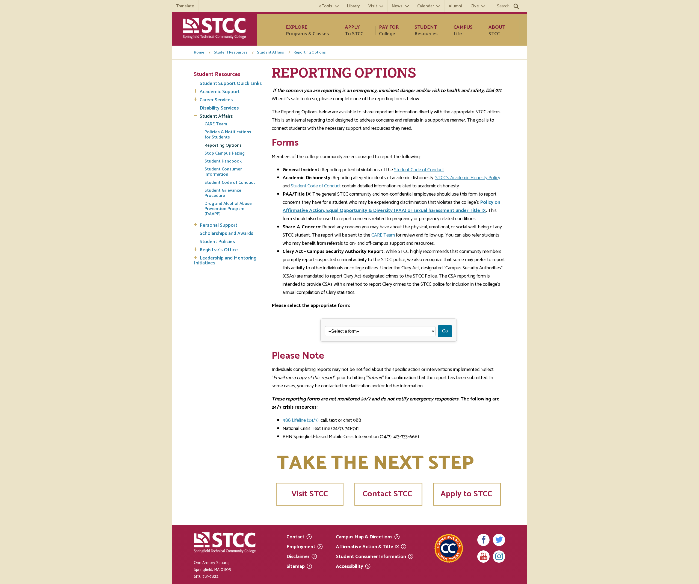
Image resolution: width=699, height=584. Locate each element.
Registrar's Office (219, 250)
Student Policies (217, 242)
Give (474, 6)
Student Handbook (223, 161)
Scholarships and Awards (226, 233)
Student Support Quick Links (231, 83)
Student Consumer (371, 556)
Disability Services (219, 108)
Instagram (499, 556)
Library (353, 6)
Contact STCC (388, 494)
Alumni (455, 6)
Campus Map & (364, 536)
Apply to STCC (467, 494)
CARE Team (216, 124)
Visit (372, 6)
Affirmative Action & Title (367, 546)
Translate (185, 6)
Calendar (425, 6)
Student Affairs (270, 53)
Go (445, 331)
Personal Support (218, 225)
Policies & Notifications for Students (228, 134)
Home (199, 53)
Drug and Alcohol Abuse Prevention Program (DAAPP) (228, 209)
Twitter (499, 540)
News (397, 6)
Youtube (483, 556)
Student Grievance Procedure (223, 193)
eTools (325, 6)
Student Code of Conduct (230, 182)
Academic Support (220, 92)
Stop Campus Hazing (225, 153)
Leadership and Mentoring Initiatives (225, 260)
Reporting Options (310, 53)
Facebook (483, 540)
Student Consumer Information (223, 172)
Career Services (216, 100)
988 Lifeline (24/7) (301, 420)
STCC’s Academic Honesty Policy (467, 178)
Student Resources (230, 53)
